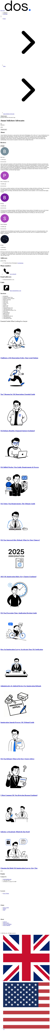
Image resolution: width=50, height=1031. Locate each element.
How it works (6, 907)
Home (4, 18)
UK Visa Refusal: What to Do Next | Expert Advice (17, 759)
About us (5, 921)
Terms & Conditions (7, 924)
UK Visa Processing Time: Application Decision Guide (19, 613)
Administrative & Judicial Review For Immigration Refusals (21, 686)
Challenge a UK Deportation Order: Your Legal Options (19, 358)
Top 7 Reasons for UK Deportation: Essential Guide (18, 394)
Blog (4, 909)
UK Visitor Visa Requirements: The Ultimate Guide (18, 504)
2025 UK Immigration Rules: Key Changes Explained (18, 576)
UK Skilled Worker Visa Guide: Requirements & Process (20, 467)
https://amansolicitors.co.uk (15, 290)
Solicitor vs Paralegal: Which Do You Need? (15, 832)
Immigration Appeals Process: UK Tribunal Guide (17, 722)
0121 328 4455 (13, 274)
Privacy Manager (6, 925)
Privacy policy (6, 923)
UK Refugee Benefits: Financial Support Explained (18, 431)
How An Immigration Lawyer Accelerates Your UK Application (22, 649)
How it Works (6, 893)
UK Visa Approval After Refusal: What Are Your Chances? (20, 540)
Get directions (20, 263)
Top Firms (5, 14)
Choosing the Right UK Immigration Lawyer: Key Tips (19, 868)
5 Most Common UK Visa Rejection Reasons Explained (19, 795)
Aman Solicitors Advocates (8, 113)
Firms (4, 66)
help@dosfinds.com (7, 879)
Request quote (4, 116)
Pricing (4, 908)
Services (5, 12)
